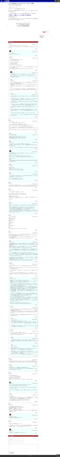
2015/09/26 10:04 (34, 346)
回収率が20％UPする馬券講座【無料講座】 (23, 26)
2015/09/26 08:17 (34, 338)
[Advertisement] (23, 33)
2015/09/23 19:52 (34, 121)
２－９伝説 (4, 1)
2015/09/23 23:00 (34, 134)
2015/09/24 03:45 (34, 142)
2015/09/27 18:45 (34, 94)
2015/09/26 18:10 (34, 383)
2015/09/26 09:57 (34, 319)
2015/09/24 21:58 (34, 190)
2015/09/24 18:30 (34, 165)
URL (9, 441)
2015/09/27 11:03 (34, 415)
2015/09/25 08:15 (34, 174)
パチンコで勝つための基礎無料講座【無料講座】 (23, 25)
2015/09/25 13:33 (34, 72)
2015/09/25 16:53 (34, 307)
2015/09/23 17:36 (34, 44)
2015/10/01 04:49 (34, 430)
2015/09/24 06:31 (34, 51)
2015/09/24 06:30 (34, 151)
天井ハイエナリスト (42, 35)
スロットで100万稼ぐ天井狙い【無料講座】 (23, 24)
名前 (9, 437)
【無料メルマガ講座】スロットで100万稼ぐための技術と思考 (20, 15)
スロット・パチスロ (18, 4)
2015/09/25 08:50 (34, 359)
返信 (36, 55)
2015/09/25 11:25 (34, 242)
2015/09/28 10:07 (34, 422)
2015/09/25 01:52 (34, 216)
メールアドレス (11, 439)
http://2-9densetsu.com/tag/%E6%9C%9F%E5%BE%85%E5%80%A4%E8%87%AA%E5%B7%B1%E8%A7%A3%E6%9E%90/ (23, 160)
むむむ (12, 383)
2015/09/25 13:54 (34, 264)
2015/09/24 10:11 (34, 58)
